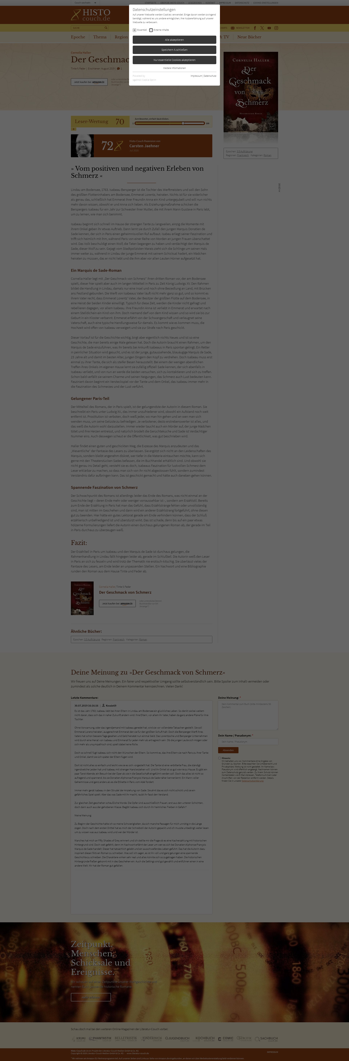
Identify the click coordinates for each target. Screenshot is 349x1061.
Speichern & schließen (174, 49)
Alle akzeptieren (174, 39)
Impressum (196, 75)
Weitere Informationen (174, 68)
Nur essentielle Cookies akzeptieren (175, 60)
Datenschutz (210, 75)
